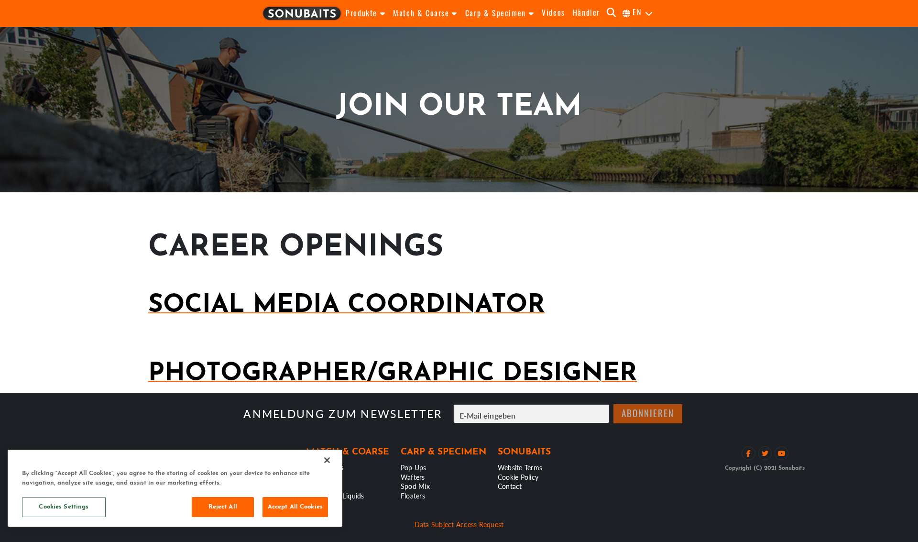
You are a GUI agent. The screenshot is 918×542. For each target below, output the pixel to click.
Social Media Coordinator (346, 305)
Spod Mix (415, 486)
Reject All (222, 507)
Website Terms (520, 467)
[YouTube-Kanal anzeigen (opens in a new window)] (781, 453)
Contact (510, 486)
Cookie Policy (518, 477)
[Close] (327, 460)
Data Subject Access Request (459, 524)
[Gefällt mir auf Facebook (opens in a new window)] (748, 453)
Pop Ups (413, 467)
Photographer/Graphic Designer (392, 374)
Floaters (413, 495)
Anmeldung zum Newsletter (342, 414)
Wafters (413, 477)
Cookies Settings (63, 507)
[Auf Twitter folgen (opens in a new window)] (765, 453)
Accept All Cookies (295, 507)
